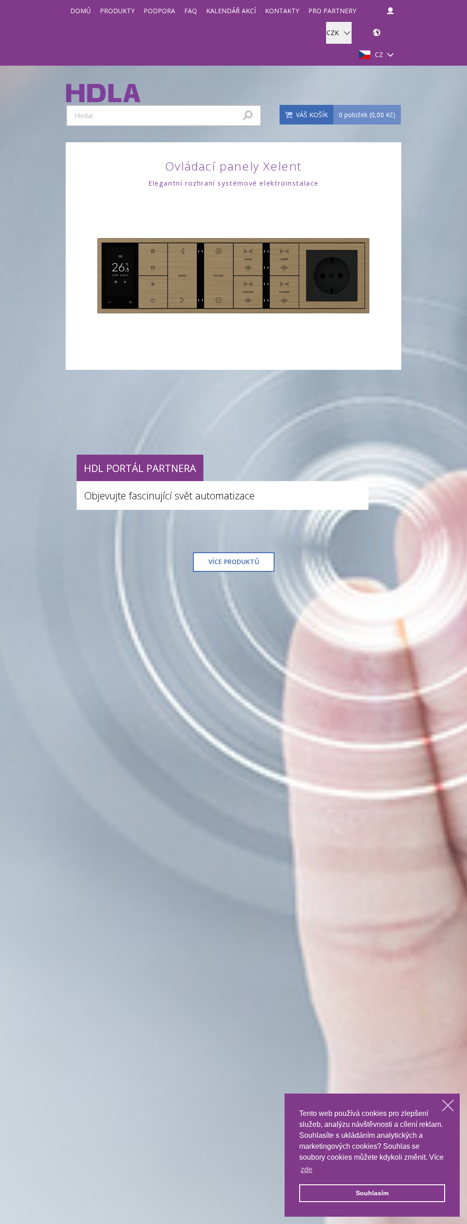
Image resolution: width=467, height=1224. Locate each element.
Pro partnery (332, 10)
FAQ (190, 10)
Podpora (159, 10)
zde (306, 1169)
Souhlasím (372, 1193)
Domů (80, 10)
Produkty (117, 10)
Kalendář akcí (231, 10)
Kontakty (282, 10)
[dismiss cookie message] (448, 1105)
